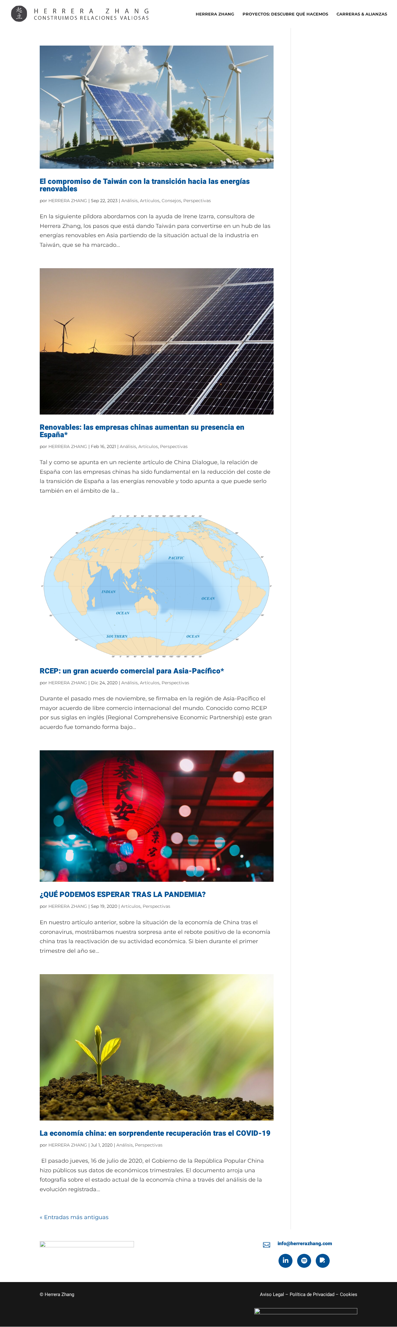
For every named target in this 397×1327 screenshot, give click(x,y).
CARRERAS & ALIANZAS (362, 14)
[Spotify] (304, 1261)
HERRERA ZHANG (215, 14)
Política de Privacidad (312, 1294)
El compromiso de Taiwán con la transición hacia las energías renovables (145, 185)
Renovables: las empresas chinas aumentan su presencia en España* (142, 431)
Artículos (149, 200)
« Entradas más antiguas (74, 1217)
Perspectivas (197, 200)
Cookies (348, 1294)
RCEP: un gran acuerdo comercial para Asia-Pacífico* (132, 671)
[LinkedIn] (285, 1261)
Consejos (171, 200)
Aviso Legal (272, 1294)
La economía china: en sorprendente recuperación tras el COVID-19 (155, 1133)
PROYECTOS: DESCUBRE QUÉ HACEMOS (285, 14)
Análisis (129, 200)
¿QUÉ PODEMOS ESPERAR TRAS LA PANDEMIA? (123, 894)
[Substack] (323, 1261)
